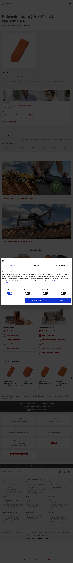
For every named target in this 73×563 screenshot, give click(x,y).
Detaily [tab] (36, 265)
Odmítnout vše (36, 300)
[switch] (27, 293)
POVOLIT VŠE (59, 300)
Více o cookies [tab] (60, 265)
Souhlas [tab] (12, 265)
